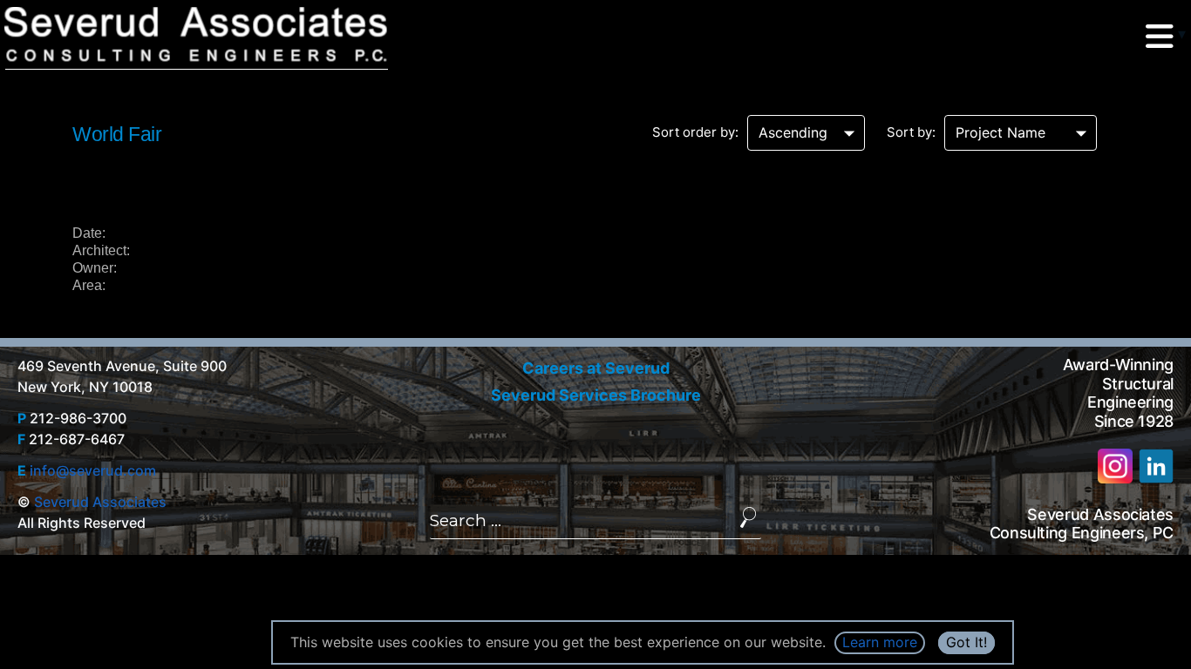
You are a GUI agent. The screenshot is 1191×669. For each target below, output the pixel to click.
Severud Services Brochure (596, 395)
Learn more (879, 642)
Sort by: (911, 132)
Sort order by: (695, 132)
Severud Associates (100, 501)
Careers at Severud (596, 368)
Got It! (966, 642)
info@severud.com (93, 470)
